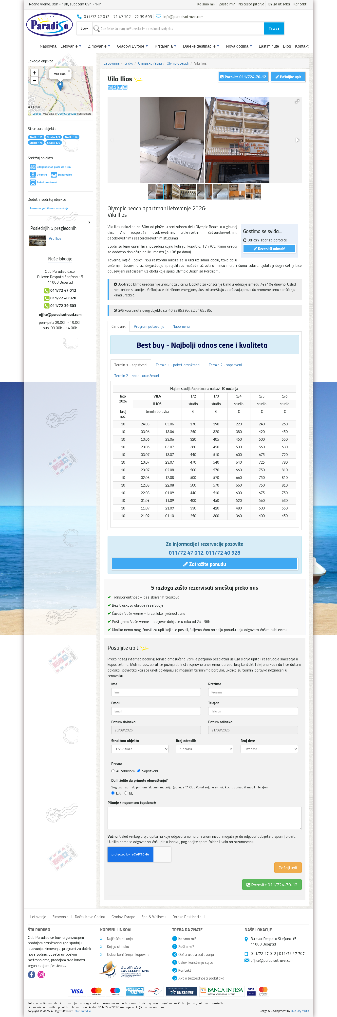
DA (118, 793)
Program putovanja (149, 326)
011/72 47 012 (186, 552)
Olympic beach (178, 63)
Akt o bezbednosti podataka (201, 978)
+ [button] (34, 73)
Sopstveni (150, 771)
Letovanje (69, 46)
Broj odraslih (186, 740)
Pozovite (274, 884)
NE (131, 793)
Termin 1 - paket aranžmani (178, 364)
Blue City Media (300, 1011)
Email (115, 703)
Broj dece (248, 740)
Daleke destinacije (199, 46)
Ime (114, 684)
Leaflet (37, 113)
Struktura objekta (125, 740)
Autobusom (125, 771)
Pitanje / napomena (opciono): (132, 802)
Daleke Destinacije (187, 916)
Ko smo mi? (206, 4)
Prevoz (116, 763)
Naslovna (48, 46)
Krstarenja (164, 46)
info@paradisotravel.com (184, 16)
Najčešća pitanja (251, 4)
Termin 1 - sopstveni (130, 364)
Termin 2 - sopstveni (225, 364)
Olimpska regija (150, 63)
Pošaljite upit (290, 76)
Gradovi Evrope (130, 46)
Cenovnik (119, 326)
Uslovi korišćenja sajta (195, 962)
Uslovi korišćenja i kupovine (128, 954)
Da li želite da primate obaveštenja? (139, 780)
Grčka (129, 63)
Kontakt (300, 4)
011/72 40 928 (223, 552)
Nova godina (237, 46)
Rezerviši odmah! (271, 248)
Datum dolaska (123, 722)
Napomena (181, 326)
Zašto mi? (227, 4)
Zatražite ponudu (207, 564)
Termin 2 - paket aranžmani (136, 375)
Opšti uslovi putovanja (196, 954)
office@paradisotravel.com (60, 314)
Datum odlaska (220, 722)
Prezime (214, 684)
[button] (297, 101)
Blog (287, 46)
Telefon (213, 703)
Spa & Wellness (154, 916)
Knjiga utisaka (279, 4)
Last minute (269, 46)
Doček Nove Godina (90, 916)
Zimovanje (97, 46)
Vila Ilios (55, 238)
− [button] (34, 80)
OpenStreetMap (66, 113)
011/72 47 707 (292, 953)
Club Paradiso (83, 1011)
